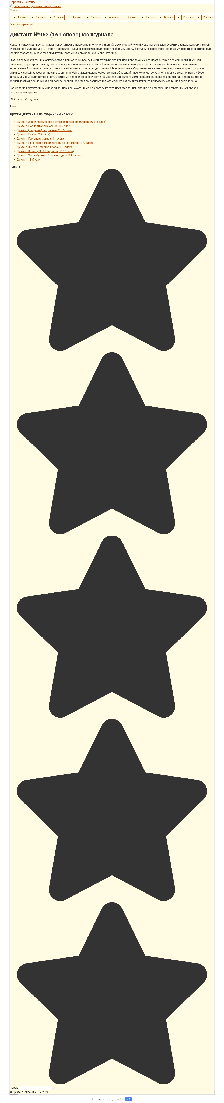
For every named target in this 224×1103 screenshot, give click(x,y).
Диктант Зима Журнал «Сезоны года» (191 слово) (49, 155)
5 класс (95, 17)
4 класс (77, 17)
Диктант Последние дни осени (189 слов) (44, 126)
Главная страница (21, 24)
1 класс (22, 17)
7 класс (132, 17)
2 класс (41, 17)
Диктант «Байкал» (28, 159)
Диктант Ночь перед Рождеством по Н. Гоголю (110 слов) (55, 142)
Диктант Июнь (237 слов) (33, 134)
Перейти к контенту (22, 2)
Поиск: (14, 10)
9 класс (169, 17)
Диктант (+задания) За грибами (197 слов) (44, 130)
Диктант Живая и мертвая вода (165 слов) (44, 147)
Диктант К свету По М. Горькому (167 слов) (45, 151)
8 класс (150, 17)
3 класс (59, 17)
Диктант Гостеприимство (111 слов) (40, 138)
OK (128, 1099)
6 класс (114, 17)
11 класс (208, 17)
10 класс (188, 17)
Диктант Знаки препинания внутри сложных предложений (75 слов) (61, 121)
